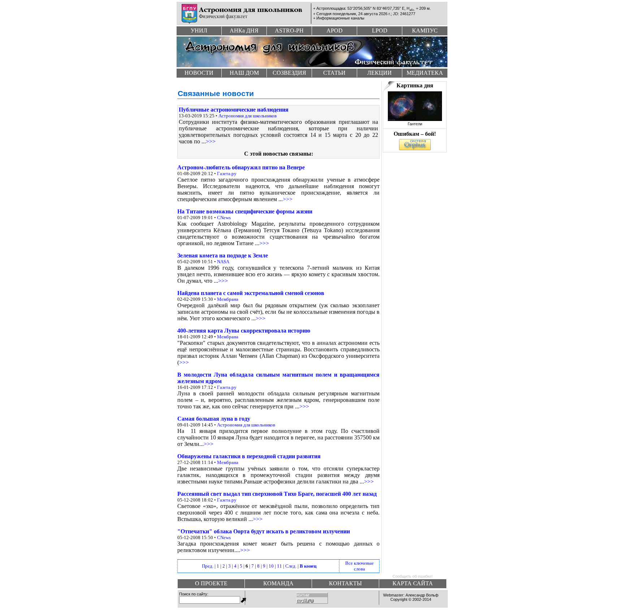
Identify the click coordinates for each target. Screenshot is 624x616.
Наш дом (244, 73)
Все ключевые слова (359, 566)
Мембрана (227, 299)
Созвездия (289, 73)
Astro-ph (289, 30)
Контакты (345, 583)
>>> (211, 141)
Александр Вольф (422, 595)
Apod (334, 30)
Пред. (207, 566)
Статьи (334, 73)
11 (279, 566)
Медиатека (425, 73)
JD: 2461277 (404, 14)
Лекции (379, 73)
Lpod (379, 30)
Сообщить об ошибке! (413, 576)
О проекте (211, 583)
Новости (199, 73)
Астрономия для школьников (247, 115)
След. (290, 566)
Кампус (425, 30)
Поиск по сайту (193, 594)
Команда (278, 583)
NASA (223, 261)
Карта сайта (413, 583)
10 (271, 566)
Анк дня (244, 30)
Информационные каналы (340, 18)
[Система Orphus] (415, 148)
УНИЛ (199, 30)
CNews (224, 217)
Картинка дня (414, 85)
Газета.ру (227, 173)
